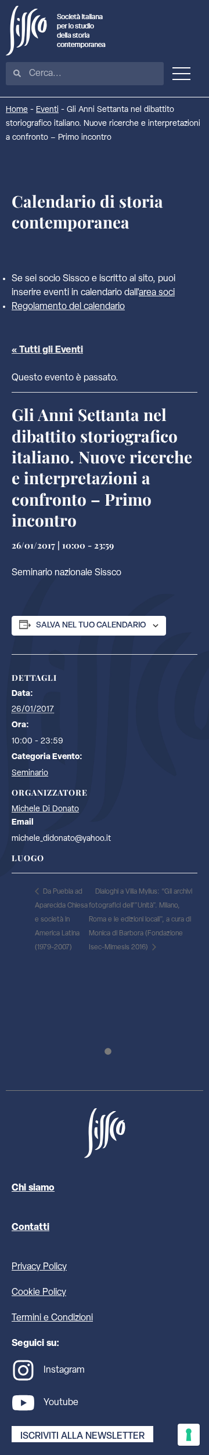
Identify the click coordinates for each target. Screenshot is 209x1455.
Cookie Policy (39, 1292)
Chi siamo (33, 1188)
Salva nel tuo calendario (91, 625)
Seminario (30, 773)
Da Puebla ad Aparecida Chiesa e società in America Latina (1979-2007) (61, 919)
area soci (157, 292)
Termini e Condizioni (52, 1318)
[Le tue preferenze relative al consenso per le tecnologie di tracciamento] (189, 1435)
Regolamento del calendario (68, 306)
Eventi (47, 110)
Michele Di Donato (45, 809)
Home (17, 110)
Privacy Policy (39, 1267)
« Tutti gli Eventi (47, 350)
